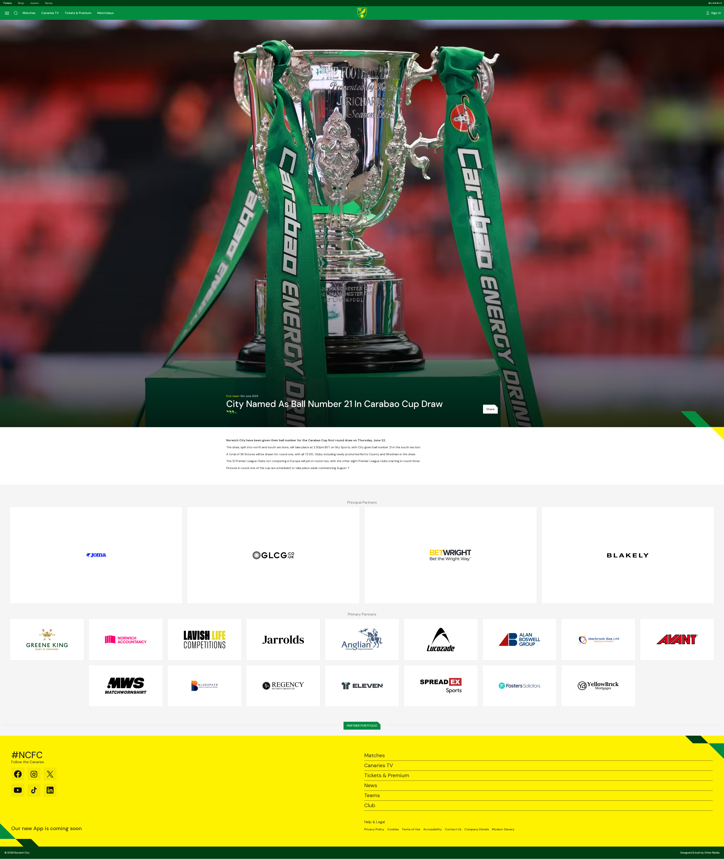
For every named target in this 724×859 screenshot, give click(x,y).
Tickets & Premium (78, 13)
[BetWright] (450, 555)
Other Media (711, 852)
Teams (372, 795)
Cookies (393, 829)
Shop (21, 3)
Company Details (476, 829)
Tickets (7, 3)
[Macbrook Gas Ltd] (598, 639)
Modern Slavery (503, 829)
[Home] (362, 13)
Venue (48, 3)
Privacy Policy (374, 829)
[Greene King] (47, 639)
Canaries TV (50, 13)
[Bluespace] (205, 686)
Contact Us (453, 829)
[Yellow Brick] (598, 686)
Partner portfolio (362, 726)
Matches (29, 13)
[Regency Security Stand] (283, 686)
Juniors (34, 3)
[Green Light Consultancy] (273, 555)
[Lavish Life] (205, 639)
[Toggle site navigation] (7, 13)
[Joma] (96, 555)
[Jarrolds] (283, 639)
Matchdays (105, 13)
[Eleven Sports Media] (362, 686)
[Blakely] (715, 3)
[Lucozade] (441, 639)
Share (490, 409)
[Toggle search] (16, 13)
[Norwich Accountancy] (126, 639)
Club (369, 805)
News (370, 785)
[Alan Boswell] (520, 639)
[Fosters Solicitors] (520, 686)
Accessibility (432, 829)
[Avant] (677, 639)
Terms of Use (411, 829)
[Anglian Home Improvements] (362, 639)
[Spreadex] (441, 686)
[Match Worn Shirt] (126, 686)
